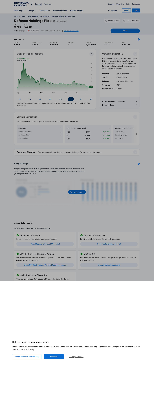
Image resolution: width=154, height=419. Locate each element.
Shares (22, 16)
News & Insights (76, 11)
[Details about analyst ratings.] (138, 163)
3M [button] (50, 99)
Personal (38, 4)
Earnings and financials (28, 117)
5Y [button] (81, 99)
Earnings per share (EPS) (76, 128)
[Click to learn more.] (138, 39)
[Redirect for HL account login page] (77, 192)
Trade (125, 31)
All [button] (91, 99)
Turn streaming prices (71, 31)
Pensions (43, 11)
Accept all (54, 357)
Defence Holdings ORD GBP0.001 (38, 16)
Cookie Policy (28, 349)
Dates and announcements (113, 101)
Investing (18, 11)
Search (114, 11)
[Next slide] (134, 134)
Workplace (48, 4)
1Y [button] (71, 99)
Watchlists (120, 4)
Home (16, 16)
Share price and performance (30, 54)
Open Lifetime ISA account (109, 265)
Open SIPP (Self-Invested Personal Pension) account (45, 265)
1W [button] (30, 99)
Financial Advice (60, 11)
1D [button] (20, 99)
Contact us (136, 4)
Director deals (108, 105)
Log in (136, 10)
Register (111, 4)
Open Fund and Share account (109, 244)
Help (128, 4)
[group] (55, 99)
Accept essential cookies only (27, 357)
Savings (31, 11)
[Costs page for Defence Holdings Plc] (77, 152)
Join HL (126, 10)
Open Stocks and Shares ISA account (45, 244)
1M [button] (40, 99)
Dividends (22, 128)
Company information (112, 54)
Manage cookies (76, 357)
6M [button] (60, 99)
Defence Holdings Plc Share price (63, 16)
